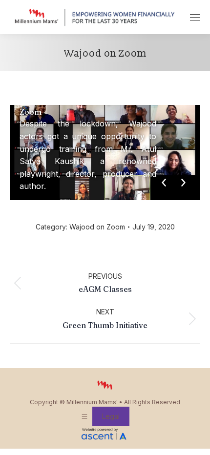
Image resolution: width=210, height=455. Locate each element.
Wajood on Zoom (97, 227)
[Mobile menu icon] (194, 17)
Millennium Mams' (92, 402)
